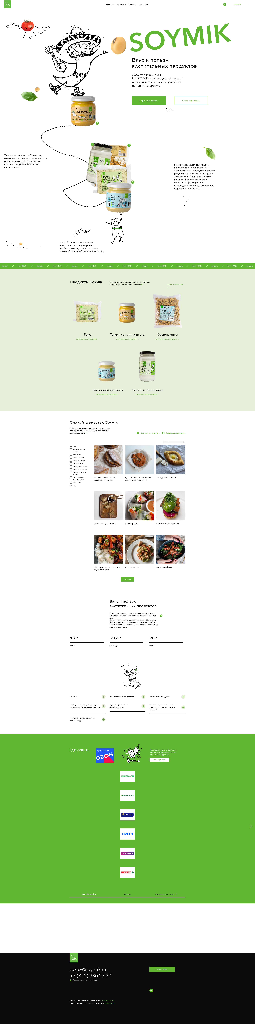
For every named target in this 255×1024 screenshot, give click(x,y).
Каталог (109, 4)
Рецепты (132, 4)
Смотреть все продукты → (147, 394)
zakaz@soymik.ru (88, 969)
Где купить (121, 4)
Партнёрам (144, 4)
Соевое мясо (167, 335)
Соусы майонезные (147, 390)
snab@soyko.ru (108, 1000)
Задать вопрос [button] (162, 969)
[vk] (224, 4)
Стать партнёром (191, 100)
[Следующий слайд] (251, 826)
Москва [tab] (127, 894)
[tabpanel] (127, 928)
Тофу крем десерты (107, 390)
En (249, 4)
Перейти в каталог (148, 100)
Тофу (88, 335)
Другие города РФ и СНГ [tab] (166, 894)
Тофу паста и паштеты (127, 335)
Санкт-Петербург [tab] (88, 894)
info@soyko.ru (109, 1003)
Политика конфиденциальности (160, 1012)
